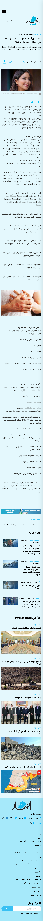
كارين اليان (38, 61)
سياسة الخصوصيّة (36, 895)
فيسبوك (30, 818)
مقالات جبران (16, 852)
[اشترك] (22, 511)
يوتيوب (21, 818)
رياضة (40, 857)
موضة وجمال (26, 879)
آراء (38, 582)
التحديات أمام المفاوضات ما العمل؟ (27, 628)
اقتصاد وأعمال (37, 845)
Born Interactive (26, 917)
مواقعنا (7, 21)
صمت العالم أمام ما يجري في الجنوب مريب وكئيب (24, 732)
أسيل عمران (37, 524)
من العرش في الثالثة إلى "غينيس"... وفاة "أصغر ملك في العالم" (31, 604)
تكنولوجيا (38, 872)
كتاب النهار (38, 624)
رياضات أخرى (38, 867)
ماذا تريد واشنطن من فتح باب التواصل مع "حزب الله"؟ (22, 663)
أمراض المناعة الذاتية (11, 524)
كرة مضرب (21, 859)
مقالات (39, 849)
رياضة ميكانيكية (37, 863)
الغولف (16, 863)
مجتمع (32, 841)
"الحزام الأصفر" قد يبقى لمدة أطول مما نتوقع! (22, 767)
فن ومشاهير (38, 879)
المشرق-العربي (34, 540)
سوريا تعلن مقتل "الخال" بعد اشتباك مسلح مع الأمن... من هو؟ (31, 570)
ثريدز (37, 823)
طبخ (17, 879)
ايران (40, 834)
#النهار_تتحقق (37, 887)
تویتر (37, 818)
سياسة (40, 841)
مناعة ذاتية (26, 524)
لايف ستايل (38, 876)
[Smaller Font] (39, 102)
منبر (25, 852)
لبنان (40, 838)
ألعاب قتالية (25, 863)
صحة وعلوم (37, 34)
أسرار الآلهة (23, 841)
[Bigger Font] (33, 102)
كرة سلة (30, 859)
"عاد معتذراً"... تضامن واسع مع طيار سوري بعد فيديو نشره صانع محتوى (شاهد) (31, 549)
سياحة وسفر (38, 883)
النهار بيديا (38, 891)
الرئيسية (39, 830)
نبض (3, 818)
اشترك (7, 908)
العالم (37, 598)
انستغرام (12, 818)
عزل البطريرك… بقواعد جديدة (31, 587)
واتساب (29, 823)
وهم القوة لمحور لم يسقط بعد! (28, 697)
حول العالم (27, 883)
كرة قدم (39, 859)
